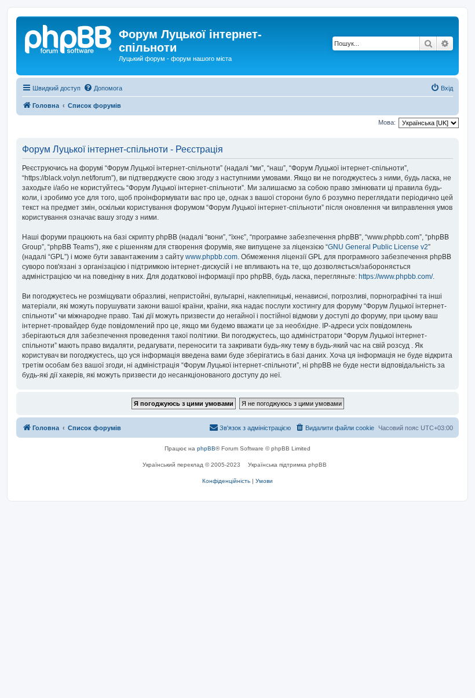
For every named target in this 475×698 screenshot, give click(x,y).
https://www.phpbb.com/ (396, 276)
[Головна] (69, 37)
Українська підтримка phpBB (287, 464)
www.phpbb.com (211, 257)
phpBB (206, 448)
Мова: (387, 122)
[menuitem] (102, 88)
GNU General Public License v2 (378, 247)
